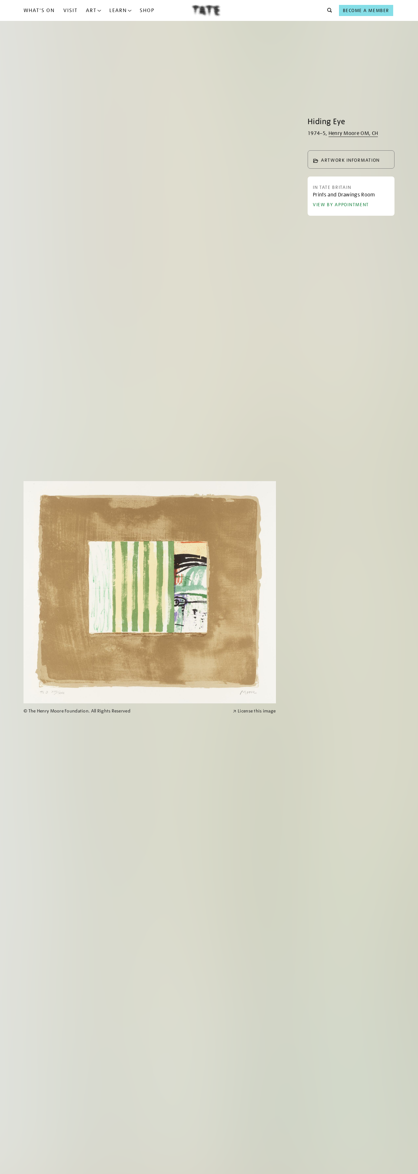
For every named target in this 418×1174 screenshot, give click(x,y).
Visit (70, 10)
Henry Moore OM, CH (353, 133)
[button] (327, 10)
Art (91, 10)
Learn (118, 10)
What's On (39, 10)
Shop (147, 10)
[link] (125, 711)
